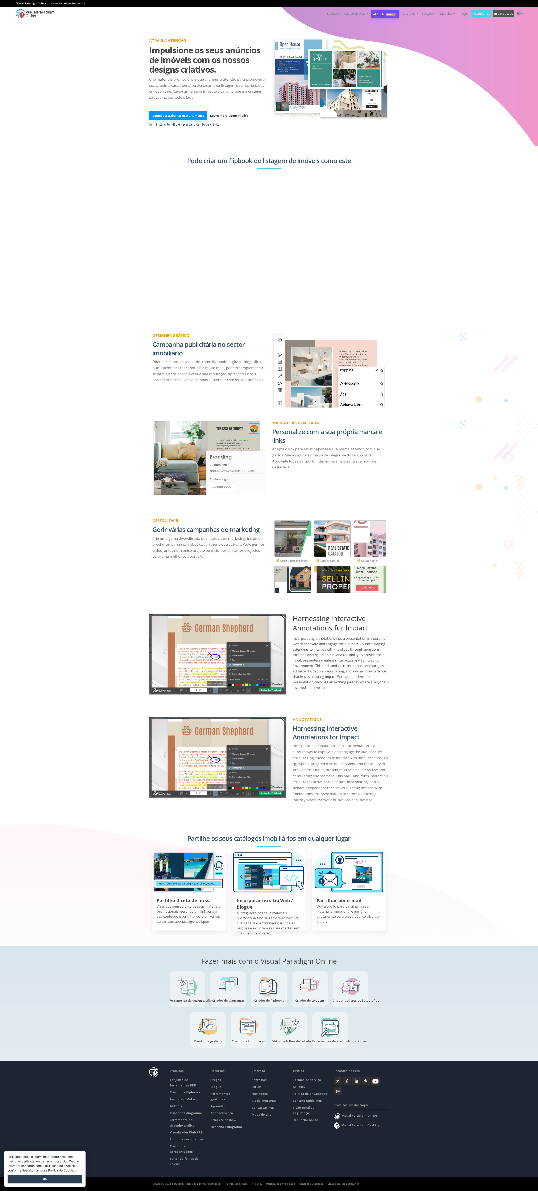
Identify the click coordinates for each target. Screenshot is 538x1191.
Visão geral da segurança (343, 1183)
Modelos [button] (446, 13)
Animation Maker (183, 1099)
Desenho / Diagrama (226, 1127)
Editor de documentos (186, 1139)
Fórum (256, 1087)
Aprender (218, 1106)
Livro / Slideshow (223, 1120)
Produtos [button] (332, 13)
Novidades (260, 1094)
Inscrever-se (481, 13)
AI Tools (383, 14)
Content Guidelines (307, 1101)
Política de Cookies (61, 1170)
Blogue (216, 1087)
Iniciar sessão (503, 13)
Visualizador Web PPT (186, 1132)
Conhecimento (222, 1113)
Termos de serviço (307, 1080)
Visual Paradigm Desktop (67, 3)
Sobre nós (259, 1080)
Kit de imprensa (264, 1101)
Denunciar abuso (305, 1120)
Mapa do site (262, 1114)
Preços (463, 13)
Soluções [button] (428, 13)
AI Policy (299, 1087)
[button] (356, 13)
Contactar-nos (263, 1108)
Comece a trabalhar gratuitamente (178, 116)
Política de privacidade (310, 1094)
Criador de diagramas (186, 1113)
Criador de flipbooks (185, 1092)
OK (45, 1179)
